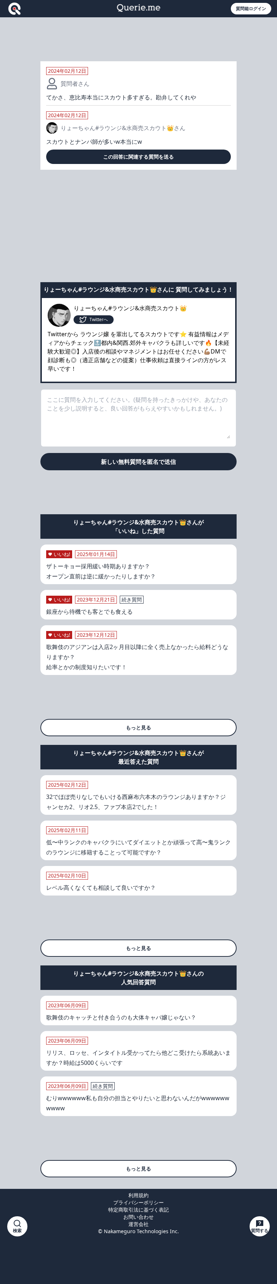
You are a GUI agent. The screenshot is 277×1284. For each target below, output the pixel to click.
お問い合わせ (138, 1216)
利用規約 (138, 1195)
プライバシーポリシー (138, 1202)
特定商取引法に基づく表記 (138, 1209)
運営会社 (138, 1224)
